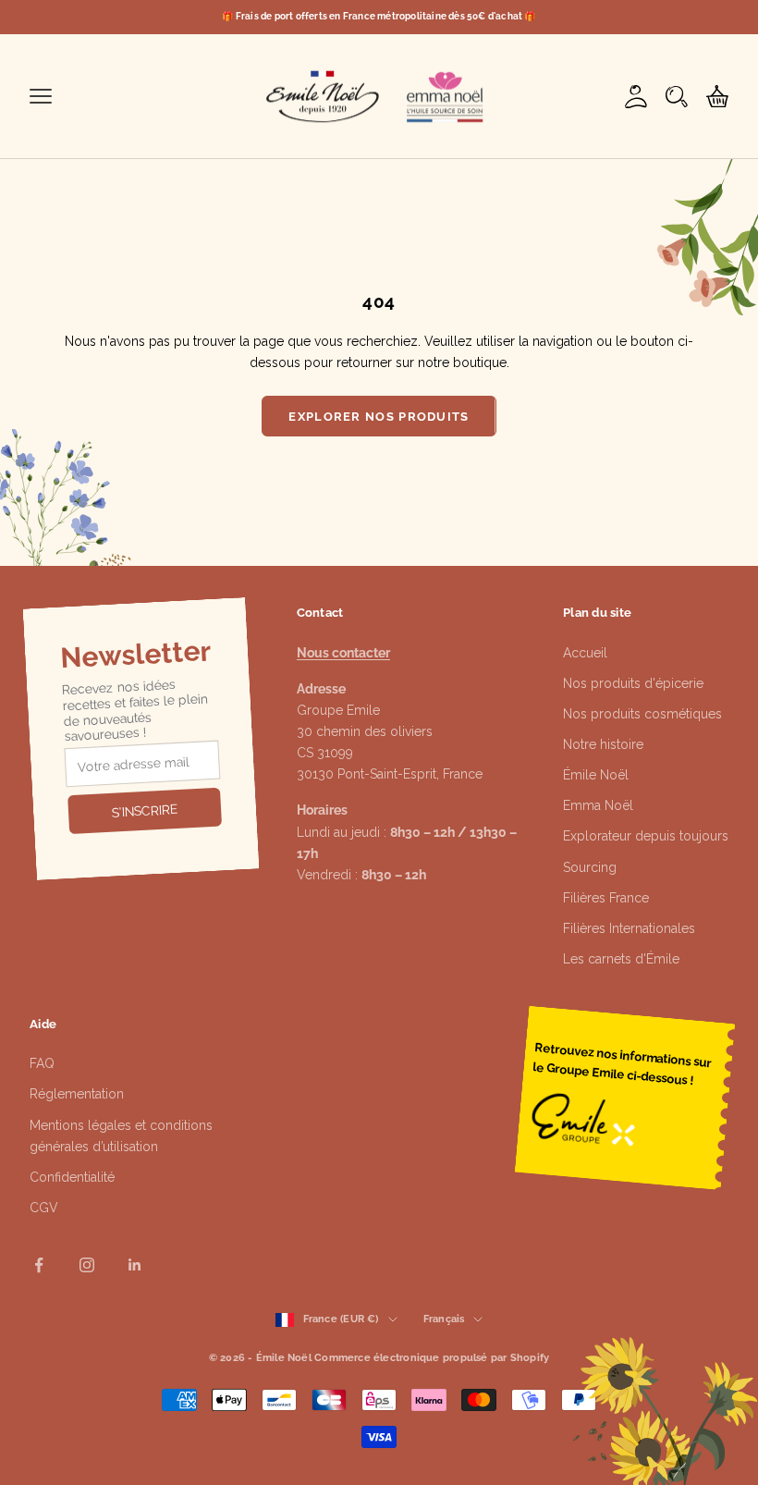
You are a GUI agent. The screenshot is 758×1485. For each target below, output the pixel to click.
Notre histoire (603, 744)
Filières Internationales (629, 928)
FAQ (42, 1063)
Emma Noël (598, 805)
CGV (44, 1207)
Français (444, 1319)
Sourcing (590, 867)
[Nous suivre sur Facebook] (39, 1265)
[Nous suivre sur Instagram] (87, 1265)
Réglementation (77, 1093)
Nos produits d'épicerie (633, 683)
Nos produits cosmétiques (642, 713)
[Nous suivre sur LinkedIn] (135, 1265)
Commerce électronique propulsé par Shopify (431, 1358)
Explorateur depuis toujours (645, 835)
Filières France (606, 897)
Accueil (585, 652)
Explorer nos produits (378, 416)
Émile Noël (596, 774)
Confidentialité (72, 1177)
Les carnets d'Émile (621, 958)
